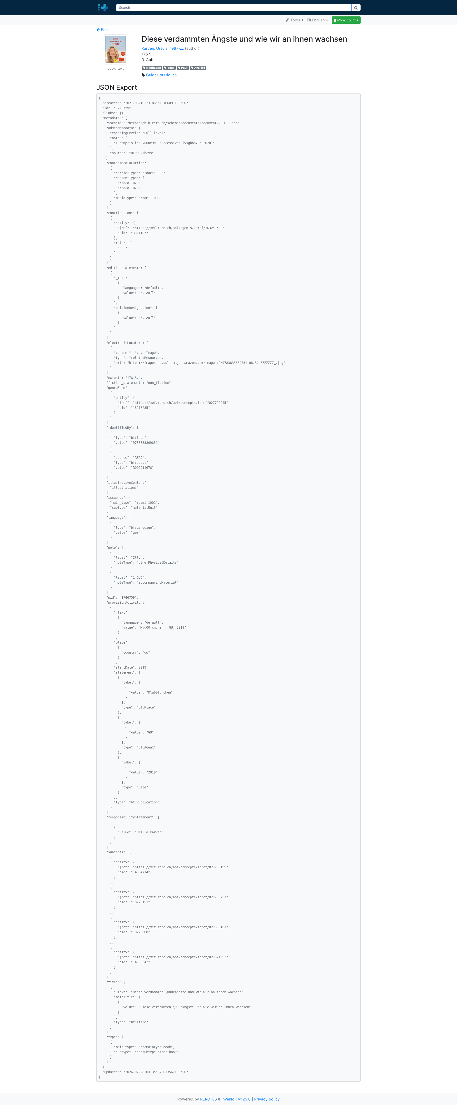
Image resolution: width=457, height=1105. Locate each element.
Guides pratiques (161, 75)
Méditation (153, 67)
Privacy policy (267, 1099)
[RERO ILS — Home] (104, 7)
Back (105, 29)
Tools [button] (295, 20)
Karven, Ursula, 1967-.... (163, 48)
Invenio (228, 1099)
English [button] (318, 20)
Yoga (170, 67)
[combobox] (233, 7)
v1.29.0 (244, 1099)
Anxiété (199, 67)
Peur (184, 67)
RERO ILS (208, 1099)
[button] (346, 20)
